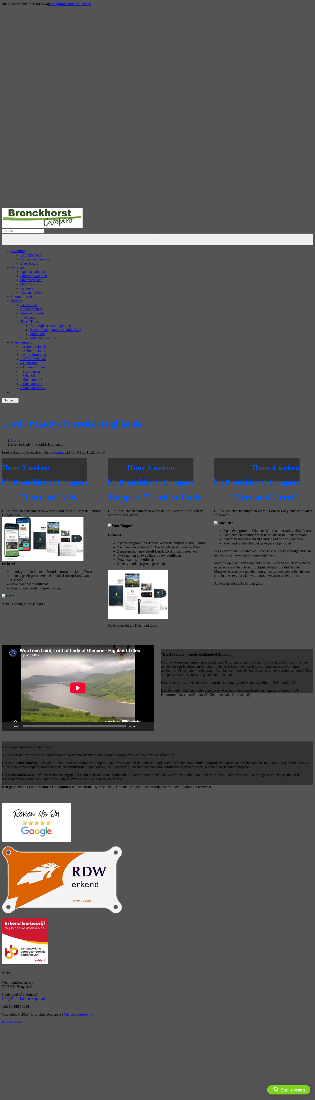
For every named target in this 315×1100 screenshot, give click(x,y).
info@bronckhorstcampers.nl (70, 4)
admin (58, 452)
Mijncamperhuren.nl (78, 1014)
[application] (78, 688)
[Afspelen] (8, 726)
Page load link (12, 1022)
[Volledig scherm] (148, 726)
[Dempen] (140, 726)
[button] (288, 1089)
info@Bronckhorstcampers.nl (23, 999)
